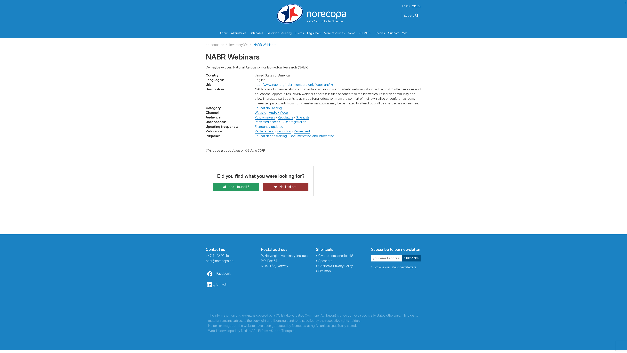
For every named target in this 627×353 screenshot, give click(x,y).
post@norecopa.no (219, 261)
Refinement (302, 131)
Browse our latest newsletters (395, 267)
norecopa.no (215, 45)
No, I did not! (288, 187)
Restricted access (267, 122)
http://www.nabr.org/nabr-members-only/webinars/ (292, 85)
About (224, 33)
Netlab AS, (248, 331)
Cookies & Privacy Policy (335, 266)
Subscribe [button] (411, 258)
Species (380, 33)
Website (260, 113)
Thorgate (288, 331)
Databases (256, 33)
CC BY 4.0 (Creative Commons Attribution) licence (311, 315)
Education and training (271, 136)
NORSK (406, 6)
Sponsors (325, 261)
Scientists (302, 117)
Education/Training (268, 108)
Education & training (279, 33)
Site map (324, 271)
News (351, 33)
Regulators (285, 117)
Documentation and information (312, 136)
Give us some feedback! (335, 256)
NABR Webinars (264, 45)
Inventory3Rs (238, 45)
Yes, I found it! (238, 187)
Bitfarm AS (265, 331)
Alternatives (238, 33)
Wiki (404, 33)
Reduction (284, 131)
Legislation (314, 33)
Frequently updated (269, 127)
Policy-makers (265, 117)
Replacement (264, 131)
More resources (334, 33)
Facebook (223, 274)
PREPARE (365, 33)
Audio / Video (278, 113)
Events (299, 33)
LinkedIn (222, 284)
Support (393, 33)
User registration (294, 122)
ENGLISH (416, 6)
